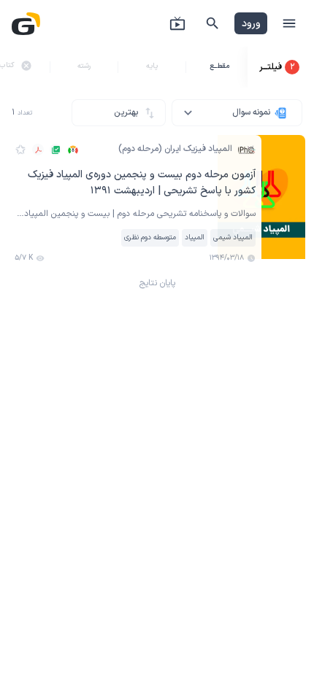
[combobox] (237, 112)
